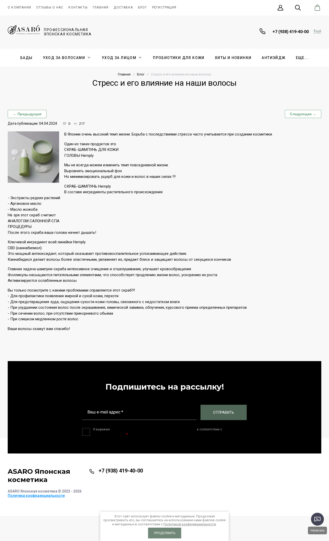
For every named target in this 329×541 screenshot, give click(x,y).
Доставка (123, 7)
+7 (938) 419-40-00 (290, 31)
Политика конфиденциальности (36, 496)
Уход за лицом (119, 58)
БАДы (26, 58)
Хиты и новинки (233, 58)
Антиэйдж (273, 58)
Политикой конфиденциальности (189, 524)
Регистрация (164, 7)
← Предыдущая (27, 114)
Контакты (78, 7)
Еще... (302, 58)
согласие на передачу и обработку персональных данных (153, 429)
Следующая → (303, 114)
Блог (142, 7)
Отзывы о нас (49, 7)
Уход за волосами (64, 58)
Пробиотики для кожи (179, 58)
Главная (100, 7)
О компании (19, 7)
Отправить (223, 412)
